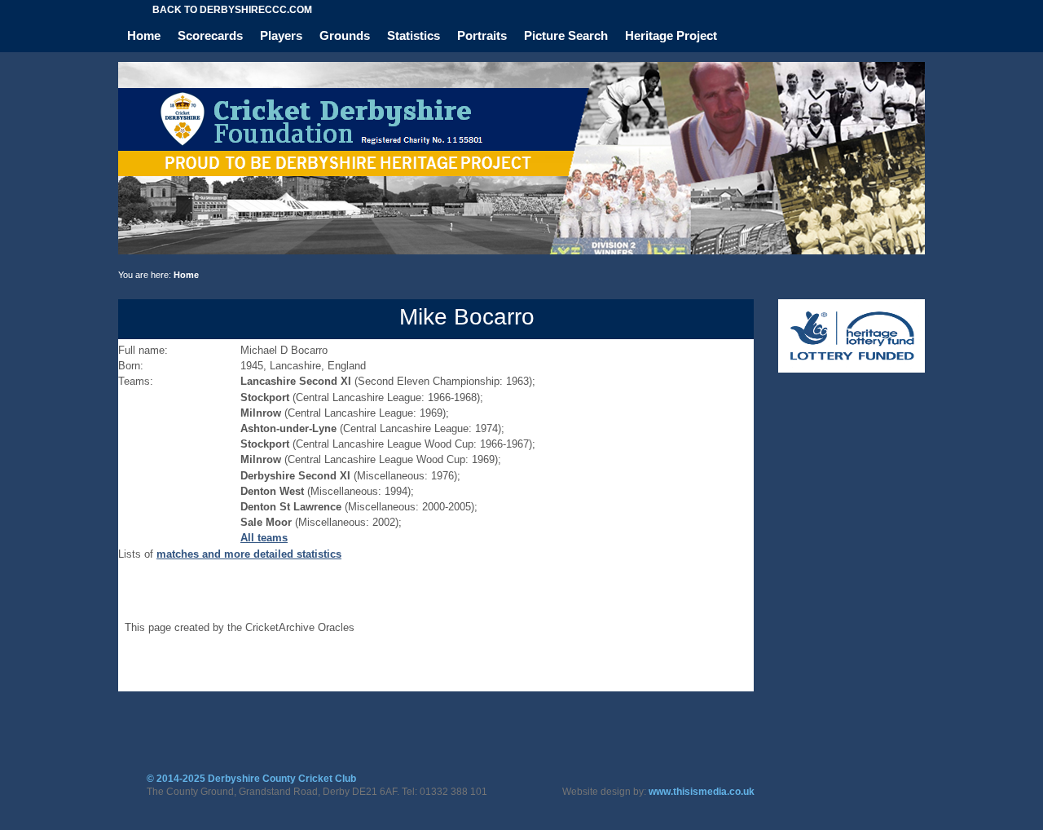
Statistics (413, 35)
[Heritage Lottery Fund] (851, 369)
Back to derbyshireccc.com (232, 9)
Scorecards (210, 35)
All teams (264, 538)
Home (144, 35)
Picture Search (566, 35)
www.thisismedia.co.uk (702, 791)
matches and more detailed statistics (248, 554)
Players (281, 35)
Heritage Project (671, 35)
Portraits (482, 35)
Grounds (344, 35)
